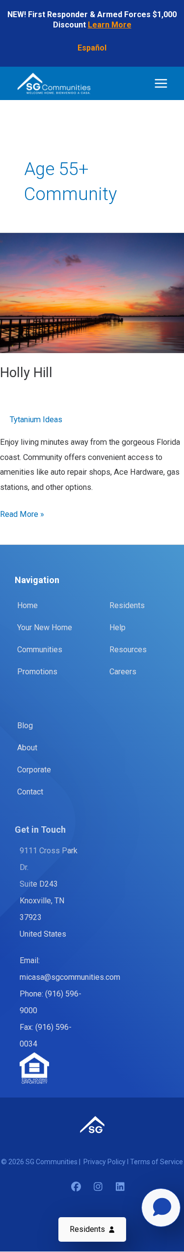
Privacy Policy (105, 1162)
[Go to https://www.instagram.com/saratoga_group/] (98, 1187)
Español (92, 47)
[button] (92, 1229)
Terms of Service (156, 1162)
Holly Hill (26, 373)
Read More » (22, 515)
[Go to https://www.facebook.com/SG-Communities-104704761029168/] (76, 1187)
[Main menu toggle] (160, 83)
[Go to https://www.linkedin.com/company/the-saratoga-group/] (120, 1187)
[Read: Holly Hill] (92, 292)
